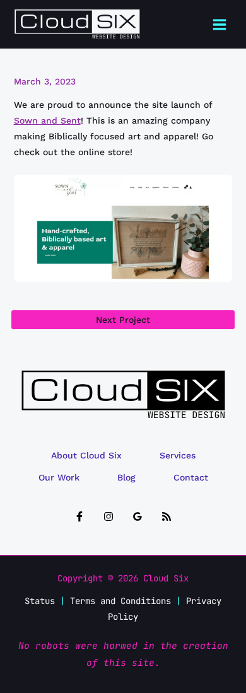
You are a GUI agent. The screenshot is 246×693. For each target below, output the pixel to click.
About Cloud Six (86, 455)
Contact (190, 477)
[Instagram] (108, 516)
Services (178, 455)
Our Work (58, 477)
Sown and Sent (47, 120)
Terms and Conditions (120, 601)
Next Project (123, 320)
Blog (126, 477)
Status (40, 601)
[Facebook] (79, 516)
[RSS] (166, 516)
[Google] (137, 516)
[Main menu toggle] (219, 24)
